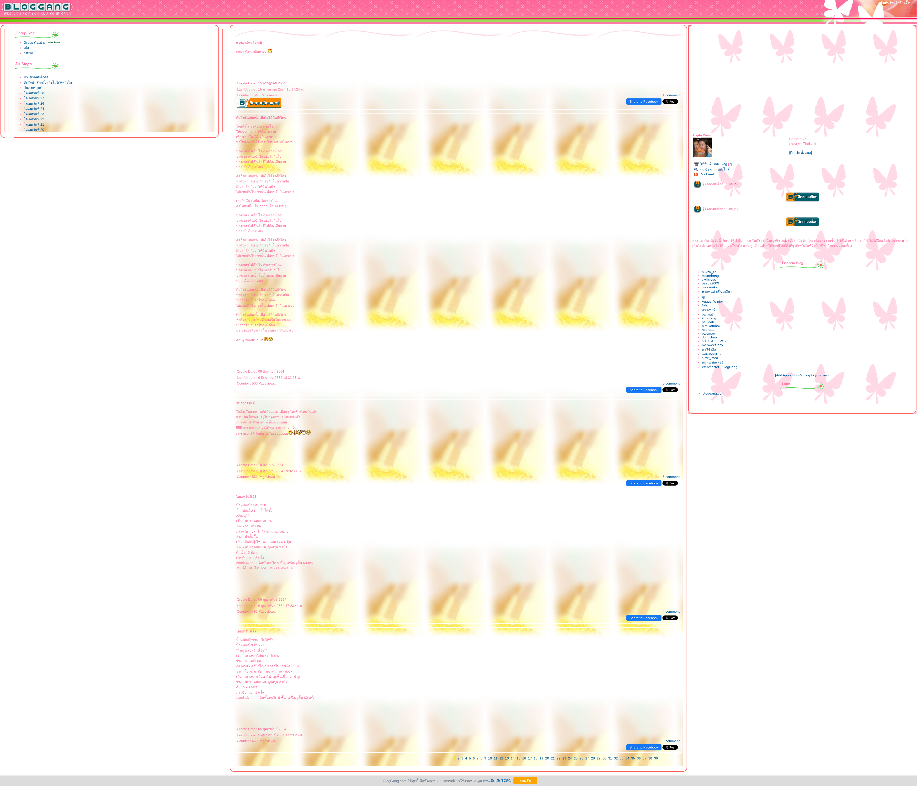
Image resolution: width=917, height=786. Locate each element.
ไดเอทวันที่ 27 (34, 98)
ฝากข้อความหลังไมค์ (714, 169)
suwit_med (710, 358)
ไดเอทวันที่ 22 (34, 119)
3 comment (671, 477)
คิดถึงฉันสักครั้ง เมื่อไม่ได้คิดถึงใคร (49, 82)
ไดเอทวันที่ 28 (34, 93)
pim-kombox (711, 326)
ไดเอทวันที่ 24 (34, 109)
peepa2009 (710, 283)
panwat (707, 314)
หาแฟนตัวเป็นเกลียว (717, 292)
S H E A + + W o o (715, 341)
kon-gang (709, 318)
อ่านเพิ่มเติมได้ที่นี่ (497, 781)
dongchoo (709, 337)
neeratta (708, 330)
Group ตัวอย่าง (35, 42)
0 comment (671, 383)
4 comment (671, 611)
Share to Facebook (643, 101)
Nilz (704, 305)
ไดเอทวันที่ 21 (34, 124)
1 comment (671, 95)
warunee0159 (712, 354)
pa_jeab (708, 322)
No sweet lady (712, 345)
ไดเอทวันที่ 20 (34, 130)
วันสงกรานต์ (33, 88)
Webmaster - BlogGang (719, 367)
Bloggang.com (713, 393)
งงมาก (28, 53)
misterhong (710, 276)
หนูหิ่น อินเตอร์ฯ (713, 362)
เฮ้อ (26, 48)
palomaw (708, 333)
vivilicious (709, 279)
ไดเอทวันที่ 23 (34, 114)
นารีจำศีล (709, 349)
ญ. (704, 297)
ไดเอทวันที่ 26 (34, 103)
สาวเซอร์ (708, 310)
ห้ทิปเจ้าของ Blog (713, 164)
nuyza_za (709, 272)
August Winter (712, 301)
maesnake (710, 287)
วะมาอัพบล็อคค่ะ (37, 77)
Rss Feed (706, 174)
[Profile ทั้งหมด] (800, 153)
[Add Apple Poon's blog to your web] (802, 375)
